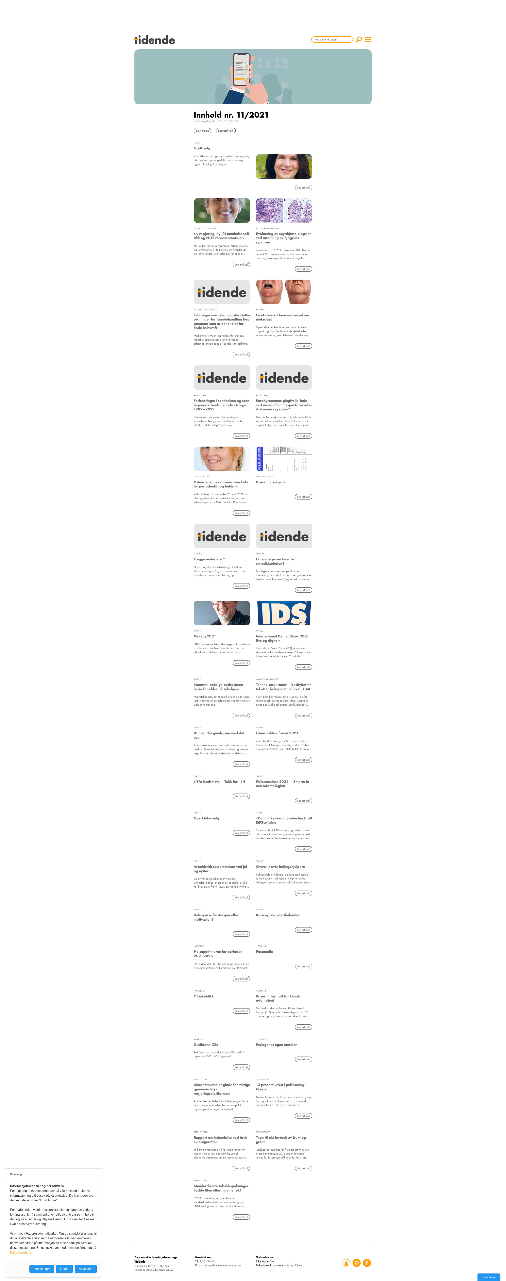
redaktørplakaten (293, 1265)
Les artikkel (303, 187)
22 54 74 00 (207, 1261)
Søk (359, 39)
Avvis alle (86, 1269)
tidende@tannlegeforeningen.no (222, 1265)
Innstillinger (489, 1277)
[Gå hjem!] (155, 42)
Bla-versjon (202, 131)
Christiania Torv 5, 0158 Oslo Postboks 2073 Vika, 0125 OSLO (153, 1268)
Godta (64, 1269)
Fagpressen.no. (21, 1252)
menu (368, 39)
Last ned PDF (225, 131)
